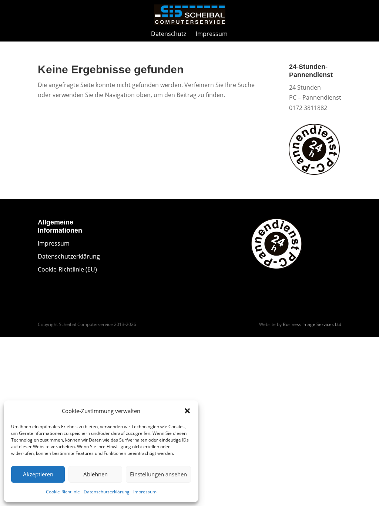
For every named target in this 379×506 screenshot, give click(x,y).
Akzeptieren (38, 474)
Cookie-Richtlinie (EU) (67, 269)
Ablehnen (95, 474)
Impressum (145, 492)
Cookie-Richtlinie (63, 492)
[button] (187, 411)
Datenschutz (168, 34)
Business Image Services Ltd (312, 324)
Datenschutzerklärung (107, 492)
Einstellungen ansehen (158, 474)
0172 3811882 (308, 108)
